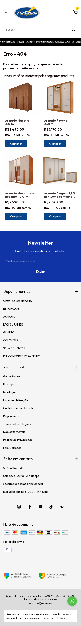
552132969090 (13, 468)
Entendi (61, 618)
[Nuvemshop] (41, 604)
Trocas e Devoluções (17, 424)
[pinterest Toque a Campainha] (62, 507)
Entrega (8, 384)
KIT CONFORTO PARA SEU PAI (22, 356)
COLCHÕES (10, 340)
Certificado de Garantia (18, 408)
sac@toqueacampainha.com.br (23, 484)
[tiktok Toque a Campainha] (51, 507)
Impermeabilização (15, 400)
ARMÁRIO (9, 316)
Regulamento (11, 416)
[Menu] (6, 13)
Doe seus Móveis (14, 432)
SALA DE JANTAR (14, 348)
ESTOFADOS (11, 308)
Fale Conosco (12, 448)
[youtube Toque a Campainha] (41, 507)
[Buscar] (73, 29)
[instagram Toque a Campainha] (19, 507)
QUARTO (9, 332)
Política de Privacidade (18, 440)
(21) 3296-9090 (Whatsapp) (21, 476)
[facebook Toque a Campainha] (30, 507)
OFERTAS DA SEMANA (17, 301)
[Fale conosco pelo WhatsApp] (72, 601)
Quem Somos (12, 376)
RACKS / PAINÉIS (13, 324)
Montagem (10, 392)
